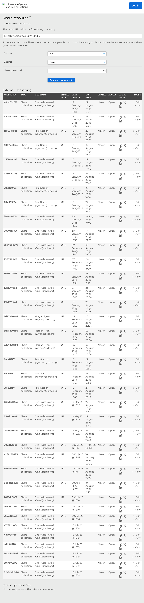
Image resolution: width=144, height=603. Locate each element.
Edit (137, 102)
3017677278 (10, 563)
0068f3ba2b (11, 483)
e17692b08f (10, 525)
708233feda (10, 445)
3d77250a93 (11, 316)
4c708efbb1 (10, 534)
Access (8, 53)
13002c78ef (10, 130)
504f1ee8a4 (11, 145)
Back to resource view (18, 23)
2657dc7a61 (10, 497)
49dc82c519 (10, 102)
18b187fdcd (10, 273)
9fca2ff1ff (9, 359)
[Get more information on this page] (30, 17)
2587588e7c (11, 245)
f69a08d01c (10, 216)
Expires (8, 61)
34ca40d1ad (11, 553)
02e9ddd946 (11, 572)
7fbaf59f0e (10, 188)
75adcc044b (11, 402)
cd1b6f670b (10, 544)
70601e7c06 (11, 230)
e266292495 (11, 454)
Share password (13, 70)
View (137, 105)
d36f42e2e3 (10, 159)
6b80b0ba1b (11, 468)
